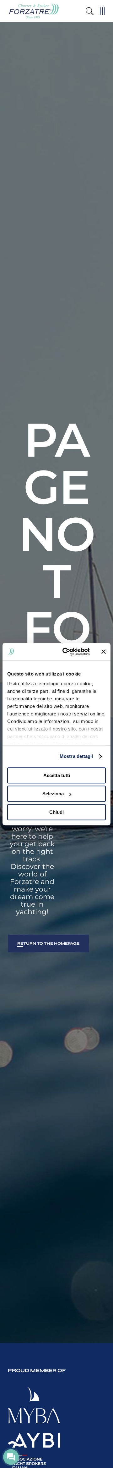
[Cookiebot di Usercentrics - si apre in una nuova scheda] (66, 652)
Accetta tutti (56, 775)
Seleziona (53, 793)
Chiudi (56, 812)
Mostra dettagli (76, 756)
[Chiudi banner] (103, 651)
